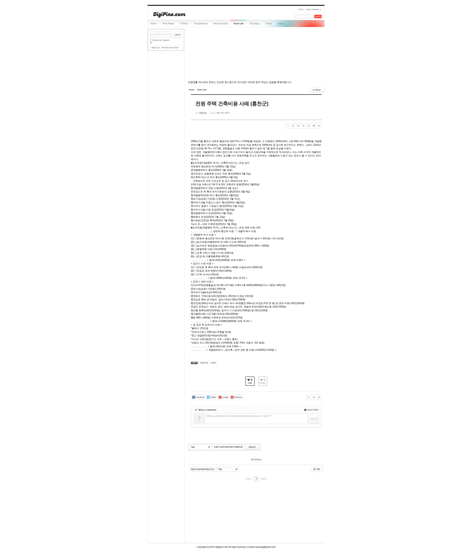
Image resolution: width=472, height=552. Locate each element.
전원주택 (204, 363)
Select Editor (313, 410)
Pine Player (168, 23)
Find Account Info (169, 47)
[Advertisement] (166, 71)
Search (252, 447)
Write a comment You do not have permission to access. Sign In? (239, 416)
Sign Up (155, 47)
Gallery (281, 23)
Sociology (254, 23)
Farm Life (239, 23)
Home (153, 23)
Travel (268, 23)
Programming (201, 23)
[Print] (319, 125)
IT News (184, 23)
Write (318, 469)
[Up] (303, 125)
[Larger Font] (293, 125)
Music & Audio (221, 23)
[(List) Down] (308, 125)
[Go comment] (313, 125)
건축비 (213, 363)
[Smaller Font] (298, 125)
